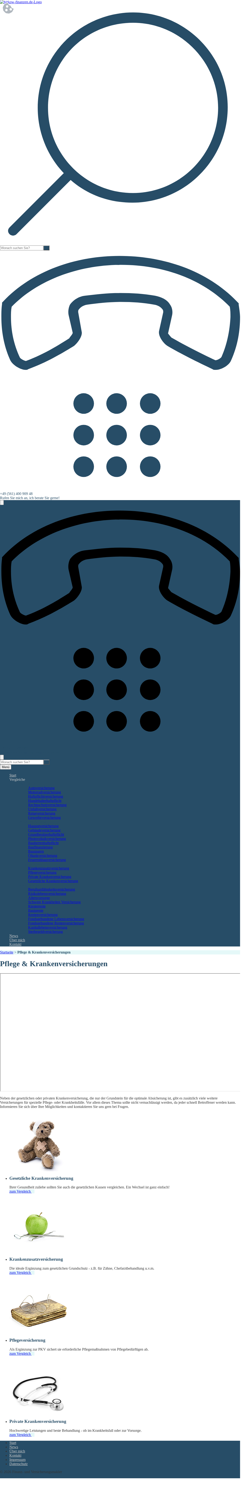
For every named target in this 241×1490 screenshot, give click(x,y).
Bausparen (36, 851)
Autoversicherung (41, 788)
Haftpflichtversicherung (45, 796)
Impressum (17, 1460)
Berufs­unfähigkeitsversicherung (51, 889)
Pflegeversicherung (42, 872)
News (13, 936)
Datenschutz (18, 1464)
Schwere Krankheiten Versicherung (54, 902)
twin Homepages (12, 1476)
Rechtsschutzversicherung (47, 805)
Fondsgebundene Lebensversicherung (56, 919)
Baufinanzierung (40, 847)
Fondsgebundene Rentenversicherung (56, 923)
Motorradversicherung (44, 792)
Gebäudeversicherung (44, 830)
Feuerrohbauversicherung (47, 860)
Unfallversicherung (42, 809)
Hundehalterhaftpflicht (44, 801)
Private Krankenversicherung (49, 877)
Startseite (6, 952)
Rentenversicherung (43, 915)
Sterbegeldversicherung (45, 932)
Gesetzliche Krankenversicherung (53, 881)
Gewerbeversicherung (44, 818)
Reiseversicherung (41, 813)
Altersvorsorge (39, 898)
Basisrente (35, 910)
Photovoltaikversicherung (47, 839)
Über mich (17, 940)
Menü (5, 767)
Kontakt (15, 944)
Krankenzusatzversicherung (48, 868)
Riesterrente (37, 906)
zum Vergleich (20, 1191)
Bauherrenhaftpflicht (43, 843)
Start (12, 775)
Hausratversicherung (43, 826)
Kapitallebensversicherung (47, 927)
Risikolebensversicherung (47, 894)
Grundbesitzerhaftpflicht (46, 834)
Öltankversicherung (42, 856)
